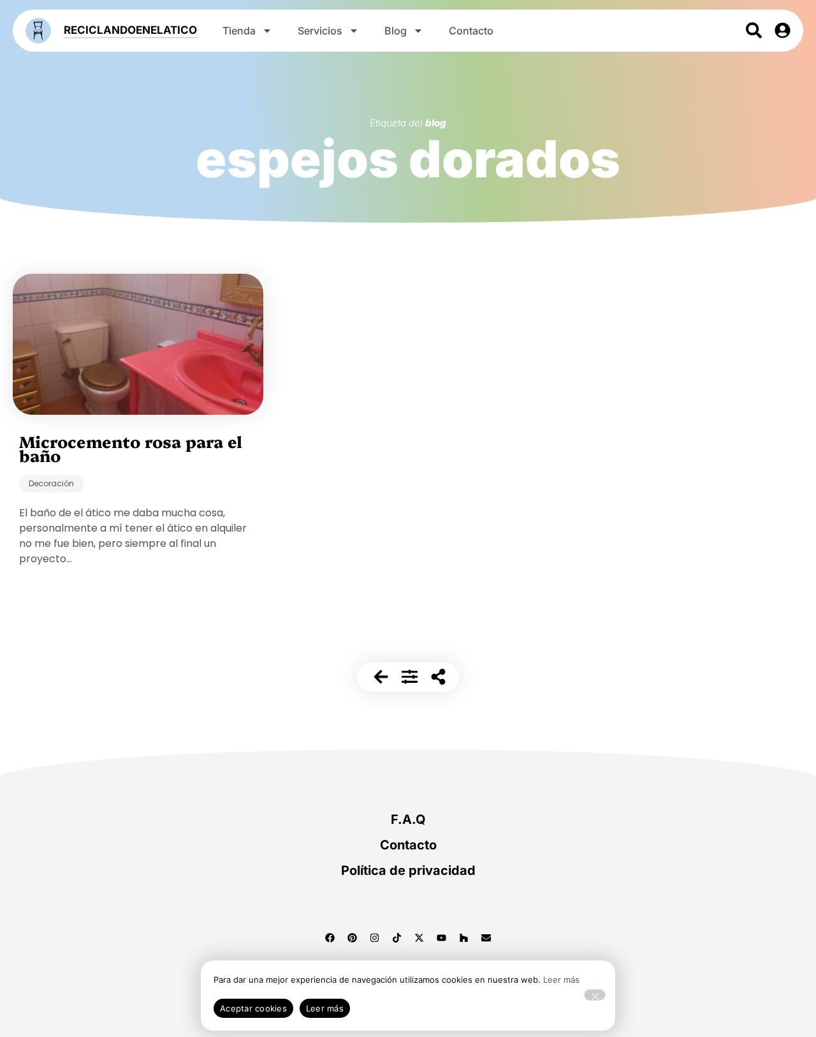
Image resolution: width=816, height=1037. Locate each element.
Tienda (239, 30)
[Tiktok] (397, 937)
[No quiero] (595, 995)
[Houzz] (464, 937)
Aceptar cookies (253, 1008)
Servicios (320, 30)
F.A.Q (408, 819)
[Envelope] (486, 937)
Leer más (561, 979)
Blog (395, 30)
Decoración (51, 483)
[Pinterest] (352, 937)
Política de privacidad (408, 870)
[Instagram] (374, 937)
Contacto (471, 30)
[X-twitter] (419, 937)
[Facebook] (330, 937)
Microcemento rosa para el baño (130, 448)
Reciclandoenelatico (130, 30)
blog (435, 123)
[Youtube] (441, 937)
